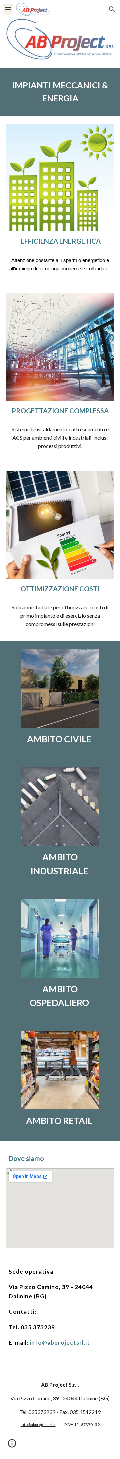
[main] (60, 92)
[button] (8, 9)
